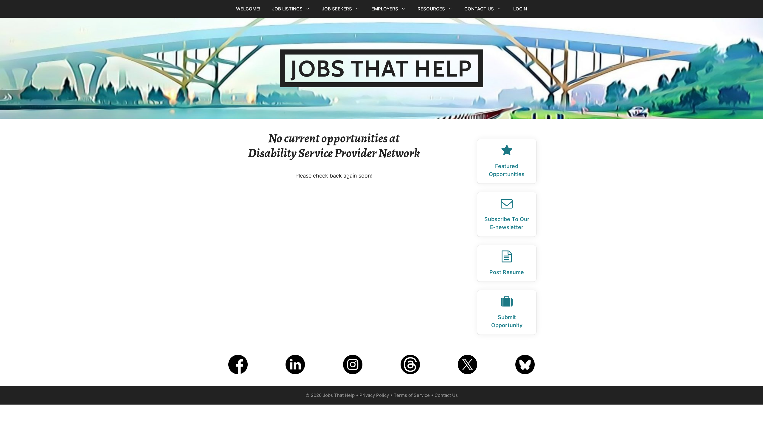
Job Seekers (337, 9)
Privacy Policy (374, 395)
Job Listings (287, 9)
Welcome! (248, 9)
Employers (384, 9)
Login (520, 9)
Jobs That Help (381, 68)
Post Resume (506, 272)
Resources (431, 9)
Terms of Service (412, 395)
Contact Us (479, 9)
